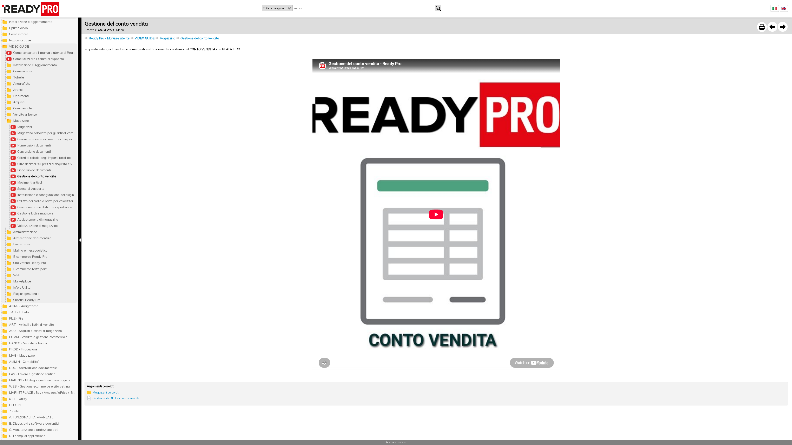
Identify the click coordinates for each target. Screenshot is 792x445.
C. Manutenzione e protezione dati (33, 430)
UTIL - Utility (18, 399)
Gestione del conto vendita (199, 38)
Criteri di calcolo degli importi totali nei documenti (47, 158)
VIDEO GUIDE (144, 38)
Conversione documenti (34, 151)
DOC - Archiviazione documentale (33, 368)
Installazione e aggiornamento (30, 22)
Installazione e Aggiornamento (35, 65)
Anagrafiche (22, 83)
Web (16, 275)
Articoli (18, 90)
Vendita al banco (25, 114)
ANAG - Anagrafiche (23, 306)
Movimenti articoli (29, 182)
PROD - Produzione (23, 349)
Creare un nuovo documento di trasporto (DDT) (47, 139)
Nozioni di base (20, 40)
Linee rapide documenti (34, 170)
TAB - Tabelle (19, 312)
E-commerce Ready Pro (30, 257)
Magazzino (167, 38)
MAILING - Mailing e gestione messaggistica (41, 380)
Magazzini (24, 127)
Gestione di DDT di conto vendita (116, 398)
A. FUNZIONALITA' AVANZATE (31, 417)
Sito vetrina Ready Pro (29, 263)
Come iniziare (18, 34)
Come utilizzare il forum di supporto (38, 59)
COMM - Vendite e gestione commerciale (38, 337)
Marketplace (22, 281)
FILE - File (16, 318)
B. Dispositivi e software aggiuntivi (34, 423)
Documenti (21, 96)
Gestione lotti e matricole (35, 213)
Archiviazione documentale (32, 238)
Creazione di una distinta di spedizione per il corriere (47, 207)
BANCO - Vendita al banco (28, 343)
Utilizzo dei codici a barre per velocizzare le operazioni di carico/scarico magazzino (47, 201)
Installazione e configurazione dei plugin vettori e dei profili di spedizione (47, 195)
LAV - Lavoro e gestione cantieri (32, 374)
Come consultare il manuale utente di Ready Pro (45, 53)
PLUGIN (15, 405)
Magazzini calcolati (105, 392)
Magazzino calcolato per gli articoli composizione (47, 133)
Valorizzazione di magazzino (37, 226)
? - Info (14, 411)
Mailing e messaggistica (30, 250)
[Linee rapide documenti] (772, 27)
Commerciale (22, 108)
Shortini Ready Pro (26, 300)
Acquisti (19, 102)
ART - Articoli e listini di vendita (31, 325)
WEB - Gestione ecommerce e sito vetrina (39, 386)
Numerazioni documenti (34, 145)
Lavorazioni (21, 244)
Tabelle (18, 77)
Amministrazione (25, 232)
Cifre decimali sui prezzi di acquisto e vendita (47, 164)
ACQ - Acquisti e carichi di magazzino (35, 331)
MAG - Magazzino (22, 355)
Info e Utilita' (22, 287)
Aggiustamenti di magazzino (37, 219)
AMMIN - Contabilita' (24, 362)
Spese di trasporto (31, 189)
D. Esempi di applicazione (27, 436)
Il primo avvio (18, 28)
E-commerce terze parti (30, 269)
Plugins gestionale (26, 294)
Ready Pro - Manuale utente (109, 38)
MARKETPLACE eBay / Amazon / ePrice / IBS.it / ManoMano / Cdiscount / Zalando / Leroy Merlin (43, 393)
